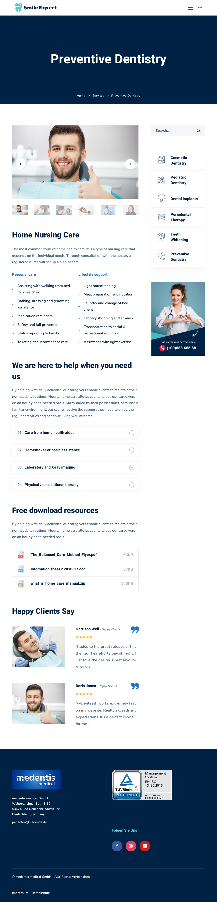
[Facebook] (117, 846)
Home (81, 96)
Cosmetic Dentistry (179, 160)
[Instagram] (131, 846)
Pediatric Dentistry (178, 180)
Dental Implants (184, 199)
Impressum (20, 893)
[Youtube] (145, 846)
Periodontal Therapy (181, 217)
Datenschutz (41, 893)
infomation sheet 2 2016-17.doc (58, 569)
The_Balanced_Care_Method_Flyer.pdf (64, 555)
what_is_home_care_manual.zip (58, 583)
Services (98, 96)
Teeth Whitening (179, 237)
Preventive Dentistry (180, 257)
